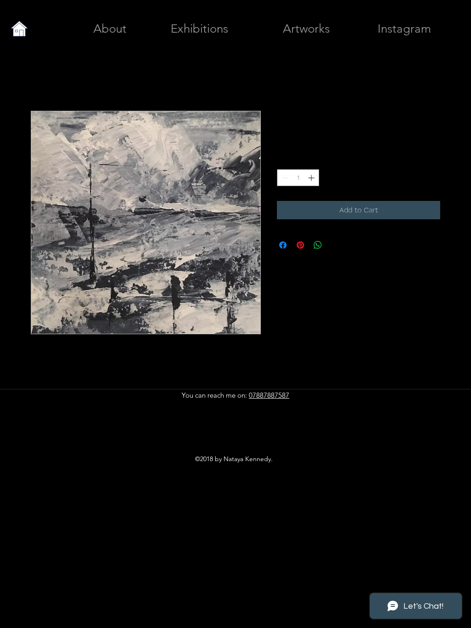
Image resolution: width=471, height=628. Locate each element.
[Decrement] (284, 178)
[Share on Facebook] (282, 245)
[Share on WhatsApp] (317, 245)
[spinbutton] (298, 178)
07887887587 (269, 395)
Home (41, 77)
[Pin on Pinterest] (300, 245)
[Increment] (312, 178)
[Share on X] (335, 245)
